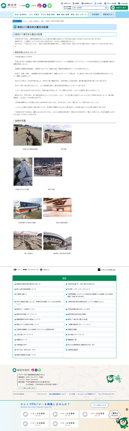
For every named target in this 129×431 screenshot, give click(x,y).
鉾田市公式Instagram (39, 6)
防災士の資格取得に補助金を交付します (81, 345)
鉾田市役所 (23, 370)
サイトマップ (41, 394)
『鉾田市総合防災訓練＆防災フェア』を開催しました (86, 301)
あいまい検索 (67, 6)
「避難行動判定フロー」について (79, 324)
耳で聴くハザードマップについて (79, 289)
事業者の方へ (108, 14)
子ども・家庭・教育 (48, 14)
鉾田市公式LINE (50, 6)
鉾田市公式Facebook (44, 6)
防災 (42, 21)
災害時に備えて (21, 294)
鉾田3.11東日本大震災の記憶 (77, 319)
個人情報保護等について (57, 394)
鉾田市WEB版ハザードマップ (26, 314)
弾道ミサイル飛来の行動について (27, 324)
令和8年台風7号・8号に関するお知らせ (81, 284)
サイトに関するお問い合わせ (27, 388)
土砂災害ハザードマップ (24, 334)
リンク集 (72, 394)
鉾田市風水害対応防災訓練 (77, 314)
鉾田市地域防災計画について (26, 355)
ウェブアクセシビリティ (106, 394)
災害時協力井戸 (21, 345)
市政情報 (95, 14)
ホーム (25, 21)
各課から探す (121, 7)
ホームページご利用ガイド (87, 394)
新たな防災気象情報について (26, 289)
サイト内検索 (67, 8)
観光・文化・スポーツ (79, 14)
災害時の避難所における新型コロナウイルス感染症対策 (35, 329)
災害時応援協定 (73, 350)
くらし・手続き (34, 14)
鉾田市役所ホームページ (9, 5)
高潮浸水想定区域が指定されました (28, 284)
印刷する (46, 269)
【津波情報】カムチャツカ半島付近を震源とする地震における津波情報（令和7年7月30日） (90, 295)
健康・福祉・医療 (63, 14)
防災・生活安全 (21, 14)
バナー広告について (99, 405)
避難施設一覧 (72, 339)
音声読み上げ (88, 3)
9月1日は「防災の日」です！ (26, 350)
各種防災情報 (72, 329)
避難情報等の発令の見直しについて (28, 319)
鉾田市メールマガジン (27, 6)
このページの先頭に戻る (108, 269)
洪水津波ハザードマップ (76, 334)
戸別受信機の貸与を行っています (79, 309)
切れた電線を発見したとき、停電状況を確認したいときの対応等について (39, 303)
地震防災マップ (21, 339)
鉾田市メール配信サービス (25, 309)
